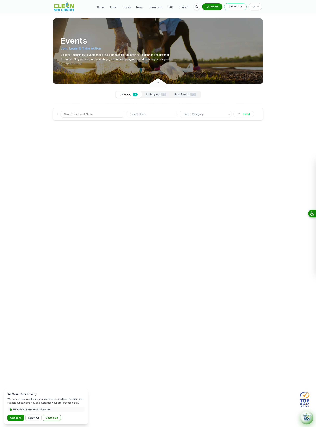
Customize (52, 417)
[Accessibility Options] (312, 213)
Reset (246, 114)
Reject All (33, 417)
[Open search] (197, 6)
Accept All (15, 417)
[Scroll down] (158, 81)
